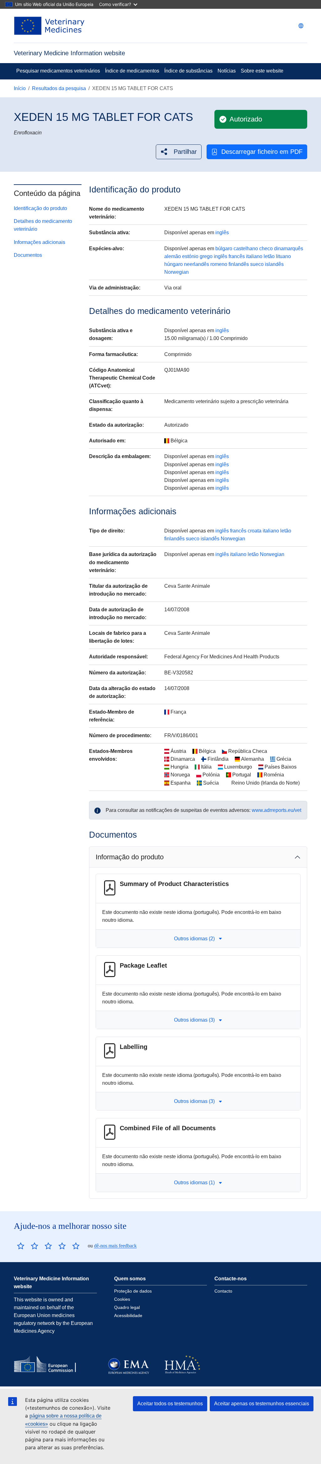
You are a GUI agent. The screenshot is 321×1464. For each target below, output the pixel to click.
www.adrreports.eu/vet (276, 810)
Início (20, 88)
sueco (257, 264)
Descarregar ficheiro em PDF (262, 151)
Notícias (227, 70)
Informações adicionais (39, 242)
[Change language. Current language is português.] (301, 25)
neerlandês (196, 264)
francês (237, 256)
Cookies (122, 1299)
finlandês (239, 264)
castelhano (246, 248)
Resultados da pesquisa (59, 88)
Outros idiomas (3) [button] (194, 1020)
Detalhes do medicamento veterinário (43, 225)
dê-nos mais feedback (115, 1245)
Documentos (28, 255)
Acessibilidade (128, 1315)
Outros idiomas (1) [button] (194, 1182)
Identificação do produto (40, 208)
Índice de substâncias (188, 70)
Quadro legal (127, 1307)
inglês (222, 232)
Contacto (223, 1291)
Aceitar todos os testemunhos (170, 1403)
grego (206, 256)
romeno (218, 264)
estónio (190, 256)
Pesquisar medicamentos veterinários (58, 70)
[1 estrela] (21, 1246)
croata (254, 530)
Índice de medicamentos (132, 70)
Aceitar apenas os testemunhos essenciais (261, 1403)
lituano (283, 256)
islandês (274, 264)
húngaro (173, 264)
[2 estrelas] (27, 1246)
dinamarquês (288, 248)
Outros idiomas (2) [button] (194, 938)
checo (266, 248)
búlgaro (223, 248)
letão (269, 256)
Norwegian (176, 272)
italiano (254, 256)
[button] (179, 151)
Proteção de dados (133, 1291)
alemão (172, 256)
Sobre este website (262, 70)
